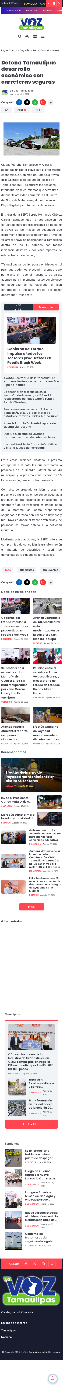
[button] (22, 125)
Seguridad (25, 50)
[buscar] (20, 36)
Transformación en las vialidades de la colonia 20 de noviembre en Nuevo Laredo (41, 1104)
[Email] (43, 102)
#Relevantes (50, 570)
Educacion (35, 844)
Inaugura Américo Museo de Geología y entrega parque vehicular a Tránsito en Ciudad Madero (41, 1196)
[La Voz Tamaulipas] (31, 23)
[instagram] (43, 1263)
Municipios (35, 871)
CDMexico (6, 702)
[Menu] (35, 36)
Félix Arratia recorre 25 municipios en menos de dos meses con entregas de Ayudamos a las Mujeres (45, 884)
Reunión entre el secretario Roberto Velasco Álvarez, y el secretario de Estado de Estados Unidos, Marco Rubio (31, 412)
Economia (19, 3)
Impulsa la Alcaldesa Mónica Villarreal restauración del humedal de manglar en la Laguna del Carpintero (41, 1083)
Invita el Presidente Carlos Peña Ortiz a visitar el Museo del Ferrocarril (30, 446)
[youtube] (51, 1263)
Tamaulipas (31, 10)
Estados (38, 643)
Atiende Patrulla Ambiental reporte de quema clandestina (30, 425)
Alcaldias (38, 744)
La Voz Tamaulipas (31, 1352)
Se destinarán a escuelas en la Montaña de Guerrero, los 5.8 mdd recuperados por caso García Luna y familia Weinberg (29, 397)
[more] (51, 102)
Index (31, 907)
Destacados (32, 1184)
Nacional (47, 10)
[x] (27, 102)
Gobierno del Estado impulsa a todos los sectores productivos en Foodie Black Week (29, 355)
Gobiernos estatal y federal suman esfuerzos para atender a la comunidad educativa (45, 835)
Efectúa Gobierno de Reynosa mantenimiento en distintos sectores (29, 435)
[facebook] (19, 102)
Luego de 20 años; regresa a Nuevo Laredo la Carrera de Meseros (40, 1174)
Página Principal (9, 50)
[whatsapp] (35, 102)
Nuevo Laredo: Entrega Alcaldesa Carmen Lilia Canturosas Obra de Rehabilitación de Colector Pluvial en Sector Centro (41, 1216)
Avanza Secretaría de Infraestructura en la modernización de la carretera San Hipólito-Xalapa (31, 381)
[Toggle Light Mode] (27, 36)
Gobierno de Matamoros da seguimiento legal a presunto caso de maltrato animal (39, 1237)
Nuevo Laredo (13, 10)
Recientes (6, 744)
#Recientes (26, 570)
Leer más (29, 1124)
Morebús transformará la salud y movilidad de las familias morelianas (18, 817)
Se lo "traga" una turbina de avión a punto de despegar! (39, 1154)
